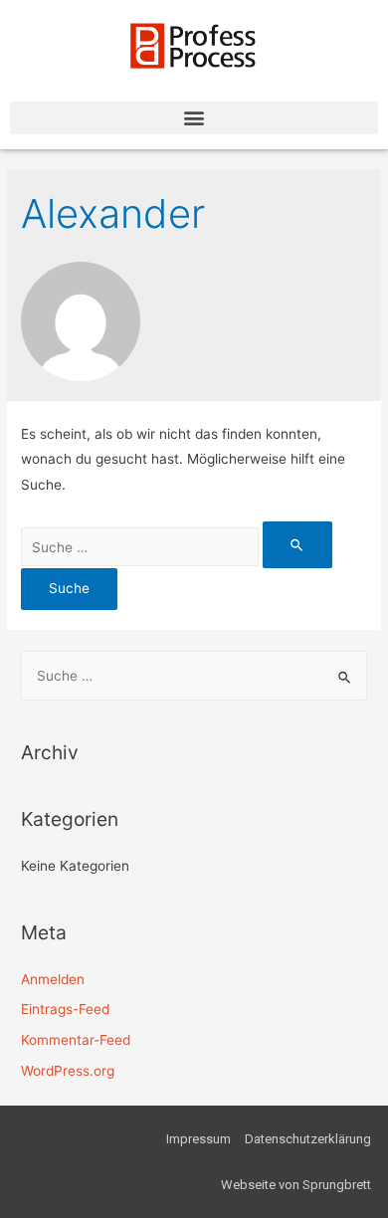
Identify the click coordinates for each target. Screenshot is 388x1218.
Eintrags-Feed (65, 1009)
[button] (194, 118)
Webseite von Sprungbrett (296, 1184)
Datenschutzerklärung (308, 1138)
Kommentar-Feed (75, 1040)
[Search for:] (176, 547)
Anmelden (53, 979)
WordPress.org (67, 1071)
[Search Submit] (297, 544)
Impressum (198, 1138)
